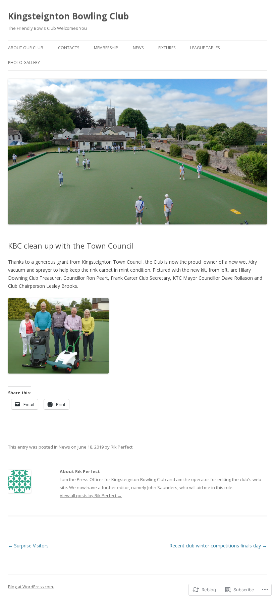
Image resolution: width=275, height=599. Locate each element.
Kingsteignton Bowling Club (68, 16)
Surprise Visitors (28, 545)
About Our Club (25, 48)
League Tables (205, 48)
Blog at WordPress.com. (31, 587)
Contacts (68, 48)
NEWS (138, 48)
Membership (106, 48)
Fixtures (166, 48)
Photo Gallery (24, 62)
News (64, 447)
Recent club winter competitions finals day (218, 545)
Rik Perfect (121, 447)
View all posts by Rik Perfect (91, 495)
